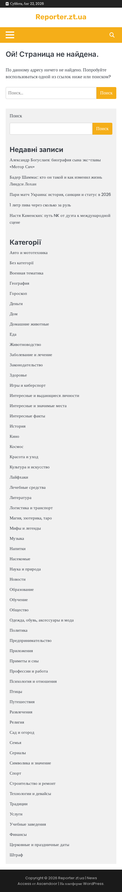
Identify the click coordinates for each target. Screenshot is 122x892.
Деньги (16, 304)
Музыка (17, 538)
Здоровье (18, 375)
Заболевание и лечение (31, 355)
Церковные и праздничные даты (39, 844)
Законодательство (26, 365)
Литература (20, 497)
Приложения (21, 651)
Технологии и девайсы (30, 793)
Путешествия (22, 702)
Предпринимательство (31, 640)
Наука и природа (25, 569)
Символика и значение (30, 763)
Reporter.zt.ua (61, 16)
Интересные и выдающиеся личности (44, 395)
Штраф (16, 855)
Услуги (16, 814)
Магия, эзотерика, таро (31, 518)
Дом (14, 314)
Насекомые (20, 559)
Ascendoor (47, 883)
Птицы (16, 691)
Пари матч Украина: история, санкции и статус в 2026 (60, 194)
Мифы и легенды (25, 528)
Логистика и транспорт (31, 508)
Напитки (18, 548)
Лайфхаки (19, 477)
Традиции (19, 804)
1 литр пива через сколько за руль (40, 205)
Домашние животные (29, 324)
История (18, 426)
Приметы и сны (24, 661)
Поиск (16, 116)
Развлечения (21, 712)
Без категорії (21, 263)
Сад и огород (22, 732)
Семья (15, 742)
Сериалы (18, 753)
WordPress (93, 883)
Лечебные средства (28, 487)
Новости (18, 579)
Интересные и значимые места (38, 406)
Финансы (18, 834)
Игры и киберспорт (28, 385)
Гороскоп (18, 293)
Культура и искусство (30, 467)
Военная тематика (26, 273)
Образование (22, 589)
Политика (19, 630)
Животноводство (25, 344)
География (19, 283)
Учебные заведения (28, 824)
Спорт (15, 773)
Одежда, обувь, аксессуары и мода (42, 620)
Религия (17, 722)
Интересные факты (27, 416)
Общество (19, 610)
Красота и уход (24, 457)
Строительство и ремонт (33, 783)
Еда (13, 334)
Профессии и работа (29, 671)
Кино (14, 436)
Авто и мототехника (29, 252)
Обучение (19, 600)
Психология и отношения (33, 681)
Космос (17, 446)
